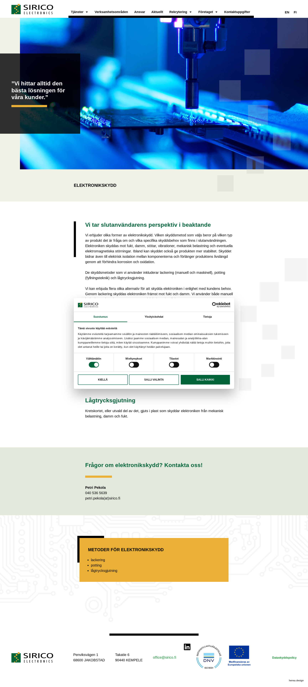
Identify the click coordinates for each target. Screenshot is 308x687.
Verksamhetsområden (111, 12)
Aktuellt (157, 12)
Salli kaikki (205, 379)
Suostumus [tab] (100, 316)
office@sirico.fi (164, 657)
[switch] (134, 365)
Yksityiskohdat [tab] (154, 316)
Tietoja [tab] (207, 316)
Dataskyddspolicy (284, 657)
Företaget (205, 12)
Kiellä (103, 379)
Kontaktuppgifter (237, 12)
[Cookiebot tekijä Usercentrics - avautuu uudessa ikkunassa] (214, 304)
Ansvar (139, 12)
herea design (296, 680)
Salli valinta (154, 379)
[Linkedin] (187, 647)
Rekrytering (178, 12)
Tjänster (77, 12)
